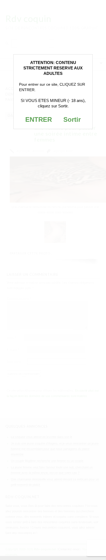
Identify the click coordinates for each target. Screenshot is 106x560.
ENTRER (38, 119)
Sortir (72, 119)
